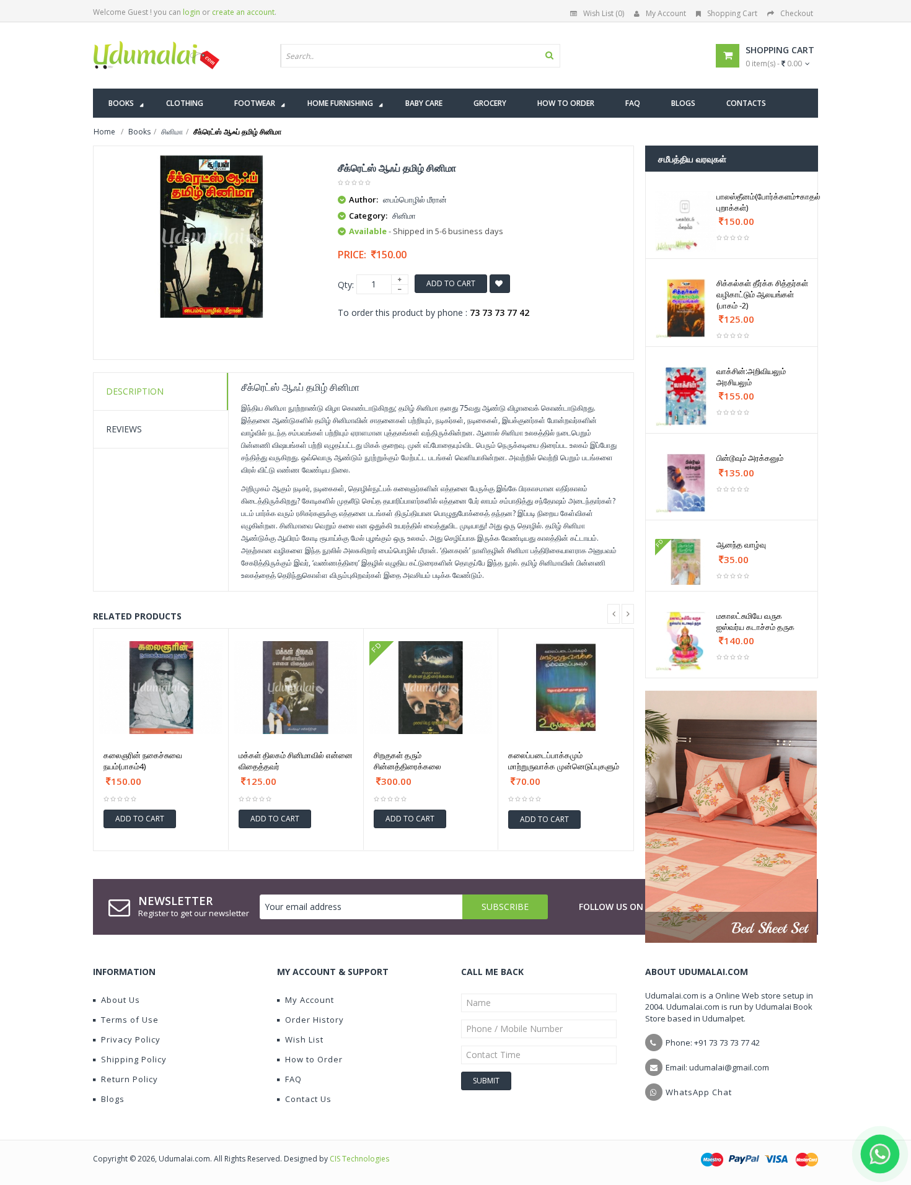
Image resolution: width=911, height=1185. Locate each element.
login (191, 12)
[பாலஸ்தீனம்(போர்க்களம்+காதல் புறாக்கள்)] (685, 221)
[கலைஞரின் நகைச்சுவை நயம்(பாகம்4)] (160, 687)
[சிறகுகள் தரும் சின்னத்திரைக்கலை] (431, 687)
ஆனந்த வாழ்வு (741, 544)
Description (135, 391)
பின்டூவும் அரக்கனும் (749, 457)
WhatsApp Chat (699, 1092)
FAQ (293, 1079)
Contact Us (308, 1098)
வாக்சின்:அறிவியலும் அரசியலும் (751, 376)
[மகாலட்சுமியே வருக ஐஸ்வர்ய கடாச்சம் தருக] (685, 640)
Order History (314, 1019)
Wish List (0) (603, 13)
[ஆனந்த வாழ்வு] (685, 562)
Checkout (796, 13)
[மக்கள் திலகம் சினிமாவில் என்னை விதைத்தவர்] (296, 687)
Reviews (124, 429)
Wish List (304, 1039)
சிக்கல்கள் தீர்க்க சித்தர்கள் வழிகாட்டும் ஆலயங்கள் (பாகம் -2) (762, 294)
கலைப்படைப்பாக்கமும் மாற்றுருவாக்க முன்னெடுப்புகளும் (563, 761)
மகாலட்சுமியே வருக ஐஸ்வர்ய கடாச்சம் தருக (755, 621)
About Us (120, 999)
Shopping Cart (732, 13)
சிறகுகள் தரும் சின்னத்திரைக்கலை (407, 761)
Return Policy (129, 1079)
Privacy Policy (131, 1039)
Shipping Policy (134, 1059)
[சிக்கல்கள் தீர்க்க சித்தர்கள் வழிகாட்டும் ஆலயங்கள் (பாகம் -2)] (685, 308)
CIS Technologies (359, 1158)
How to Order (314, 1059)
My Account (666, 13)
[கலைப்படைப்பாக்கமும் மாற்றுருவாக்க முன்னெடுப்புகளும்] (566, 687)
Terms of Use (130, 1019)
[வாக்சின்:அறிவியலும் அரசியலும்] (685, 396)
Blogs (113, 1098)
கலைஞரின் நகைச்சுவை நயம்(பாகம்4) (142, 761)
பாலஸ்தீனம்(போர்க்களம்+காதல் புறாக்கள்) (768, 202)
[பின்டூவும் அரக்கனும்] (685, 483)
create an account (243, 12)
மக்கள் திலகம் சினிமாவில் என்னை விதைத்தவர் (296, 761)
